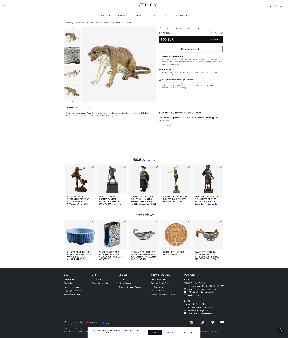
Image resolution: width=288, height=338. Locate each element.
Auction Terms (157, 287)
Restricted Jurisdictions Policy (163, 294)
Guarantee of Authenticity (173, 56)
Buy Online (68, 283)
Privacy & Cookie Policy (160, 283)
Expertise (122, 279)
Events (138, 15)
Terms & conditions (158, 279)
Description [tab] (73, 107)
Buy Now (123, 15)
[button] (72, 101)
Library (154, 15)
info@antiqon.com (194, 295)
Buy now (73, 23)
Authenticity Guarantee (73, 294)
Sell (167, 15)
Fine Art (81, 23)
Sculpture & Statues (93, 23)
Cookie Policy (213, 331)
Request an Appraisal (100, 283)
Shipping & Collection (72, 291)
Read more (115, 333)
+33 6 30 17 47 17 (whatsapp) (200, 292)
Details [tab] (86, 107)
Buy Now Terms (157, 291)
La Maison (181, 15)
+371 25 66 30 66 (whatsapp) (199, 313)
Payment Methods (71, 287)
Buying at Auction (71, 279)
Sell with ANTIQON (100, 279)
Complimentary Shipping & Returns (177, 80)
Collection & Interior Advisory (130, 287)
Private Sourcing (124, 283)
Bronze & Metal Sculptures (112, 23)
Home (66, 23)
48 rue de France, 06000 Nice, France (202, 289)
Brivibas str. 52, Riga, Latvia (198, 310)
